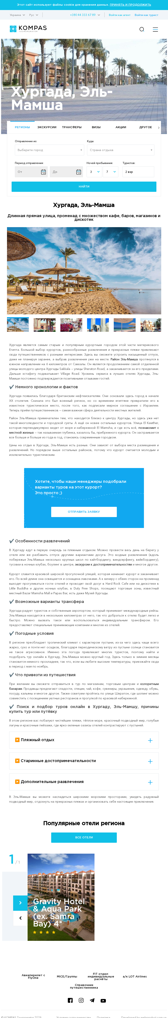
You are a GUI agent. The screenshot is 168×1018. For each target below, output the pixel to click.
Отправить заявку (84, 512)
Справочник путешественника (84, 986)
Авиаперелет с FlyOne (33, 976)
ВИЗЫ (96, 127)
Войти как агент (119, 15)
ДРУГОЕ (145, 127)
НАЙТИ (84, 187)
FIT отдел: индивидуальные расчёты (101, 977)
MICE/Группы (67, 976)
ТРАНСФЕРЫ (72, 127)
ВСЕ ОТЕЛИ (84, 837)
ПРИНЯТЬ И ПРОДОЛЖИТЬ (130, 5)
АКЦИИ (121, 127)
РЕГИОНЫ (22, 127)
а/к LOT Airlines (135, 976)
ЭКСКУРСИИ (46, 127)
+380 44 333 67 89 (83, 15)
